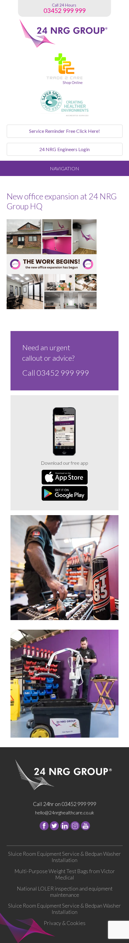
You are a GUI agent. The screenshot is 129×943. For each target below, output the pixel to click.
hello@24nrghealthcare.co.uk (64, 812)
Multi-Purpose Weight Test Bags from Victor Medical (64, 874)
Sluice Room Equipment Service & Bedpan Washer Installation (64, 857)
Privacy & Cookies (65, 923)
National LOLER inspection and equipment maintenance (64, 891)
